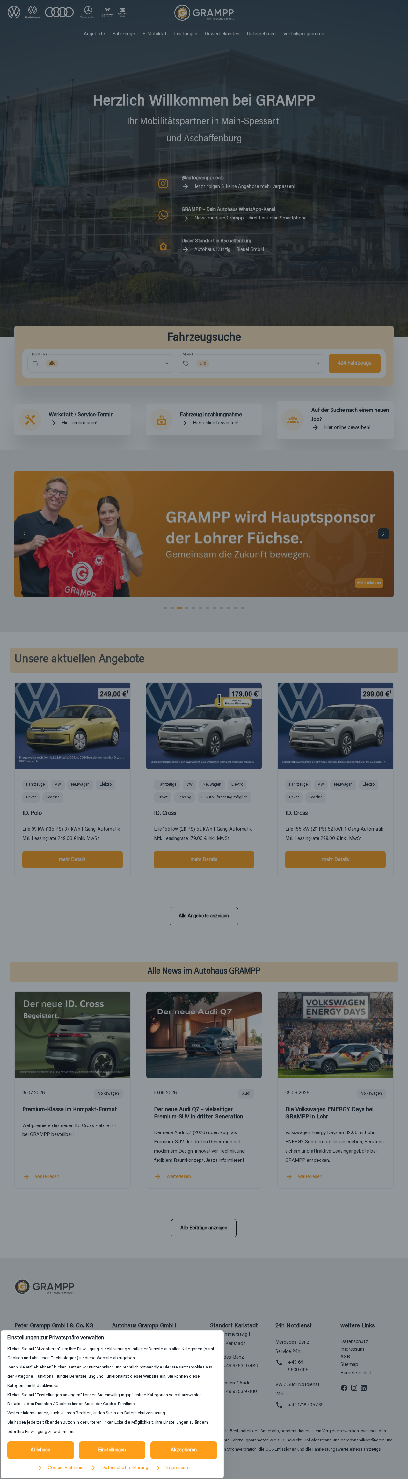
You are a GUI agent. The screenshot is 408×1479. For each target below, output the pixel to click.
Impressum (178, 1467)
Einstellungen (112, 1450)
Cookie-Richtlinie (66, 1467)
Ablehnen (40, 1450)
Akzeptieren (184, 1450)
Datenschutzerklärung (124, 1467)
